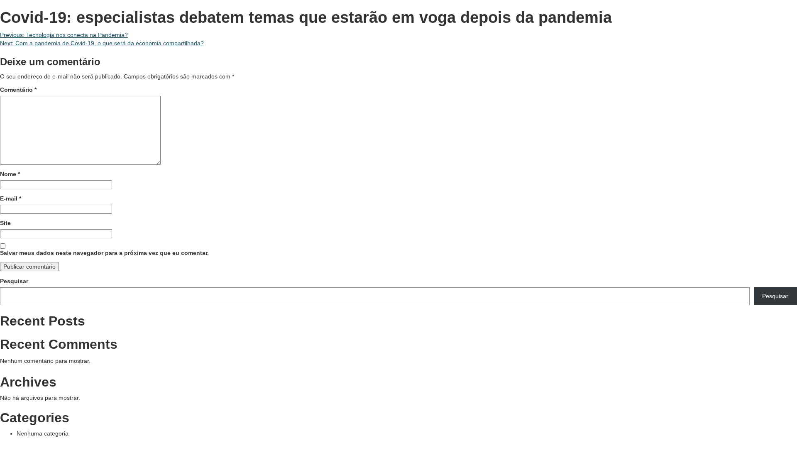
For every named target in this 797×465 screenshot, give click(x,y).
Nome (10, 174)
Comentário (18, 89)
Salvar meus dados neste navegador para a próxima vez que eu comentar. (104, 253)
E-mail (10, 198)
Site (5, 223)
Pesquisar (14, 281)
